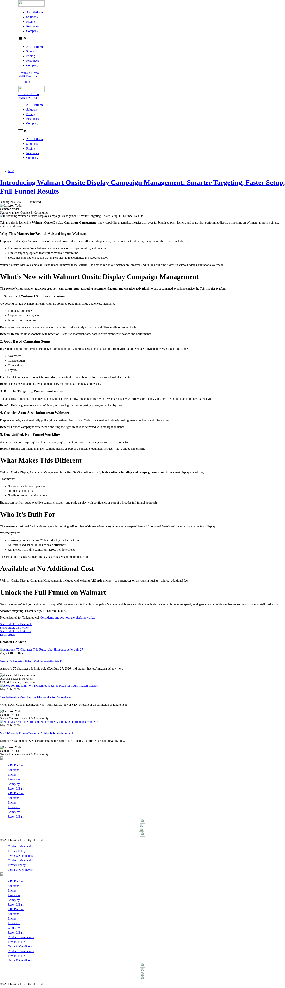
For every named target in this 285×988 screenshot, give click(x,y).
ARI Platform (34, 12)
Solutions (32, 17)
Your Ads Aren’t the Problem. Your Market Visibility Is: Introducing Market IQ (37, 733)
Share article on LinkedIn (15, 631)
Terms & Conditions (20, 855)
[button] (142, 38)
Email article (7, 634)
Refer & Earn (16, 788)
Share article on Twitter (14, 627)
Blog (11, 171)
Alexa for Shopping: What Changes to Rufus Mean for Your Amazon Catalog (36, 697)
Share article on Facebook (16, 624)
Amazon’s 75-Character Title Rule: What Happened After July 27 (31, 661)
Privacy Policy (17, 851)
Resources (32, 26)
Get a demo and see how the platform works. (67, 617)
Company (32, 31)
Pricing (30, 21)
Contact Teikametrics (21, 846)
